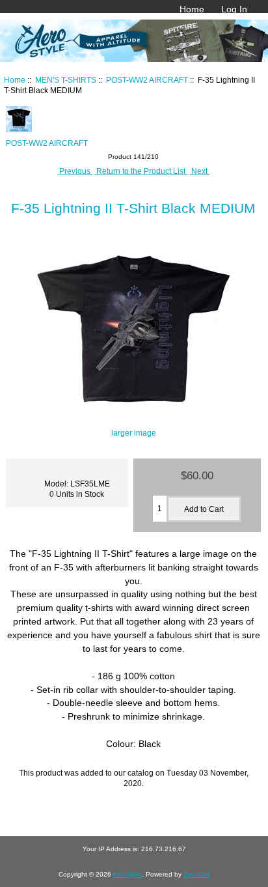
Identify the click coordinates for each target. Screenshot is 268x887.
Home (192, 9)
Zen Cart (196, 874)
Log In (234, 9)
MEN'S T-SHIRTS (65, 80)
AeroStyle (127, 874)
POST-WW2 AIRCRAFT (147, 80)
